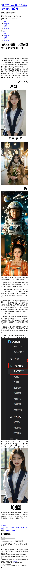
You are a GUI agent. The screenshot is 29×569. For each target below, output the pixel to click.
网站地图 (15, 561)
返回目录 (3, 525)
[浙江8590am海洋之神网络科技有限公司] (14, 7)
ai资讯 (5, 25)
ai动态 (5, 26)
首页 (5, 21)
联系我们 (6, 28)
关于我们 (6, 23)
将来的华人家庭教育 (11, 530)
